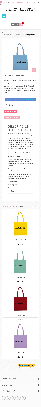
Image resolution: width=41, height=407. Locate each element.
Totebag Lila (20, 352)
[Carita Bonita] (20, 9)
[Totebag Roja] (20, 298)
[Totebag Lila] (20, 336)
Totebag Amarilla (21, 240)
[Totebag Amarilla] (20, 223)
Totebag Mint (20, 277)
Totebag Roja (20, 315)
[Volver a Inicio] (2, 32)
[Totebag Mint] (20, 261)
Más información (12, 117)
